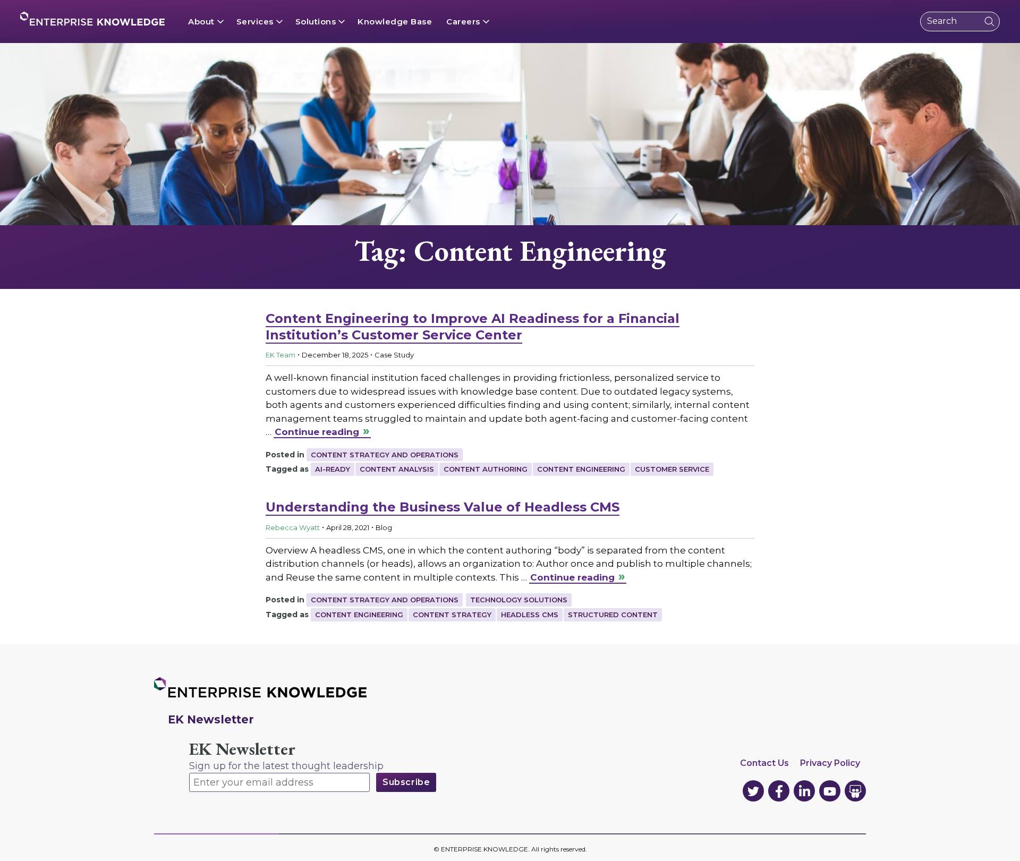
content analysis (397, 469)
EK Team (280, 355)
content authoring (486, 469)
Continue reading (317, 432)
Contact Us (764, 763)
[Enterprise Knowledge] (92, 19)
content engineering (581, 469)
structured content (613, 614)
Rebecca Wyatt (293, 527)
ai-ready (332, 469)
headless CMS (529, 614)
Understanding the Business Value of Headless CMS (442, 507)
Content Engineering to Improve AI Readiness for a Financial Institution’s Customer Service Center (472, 327)
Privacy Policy (830, 763)
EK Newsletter (242, 749)
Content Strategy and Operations (384, 454)
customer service (672, 469)
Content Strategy (452, 614)
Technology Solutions (518, 599)
